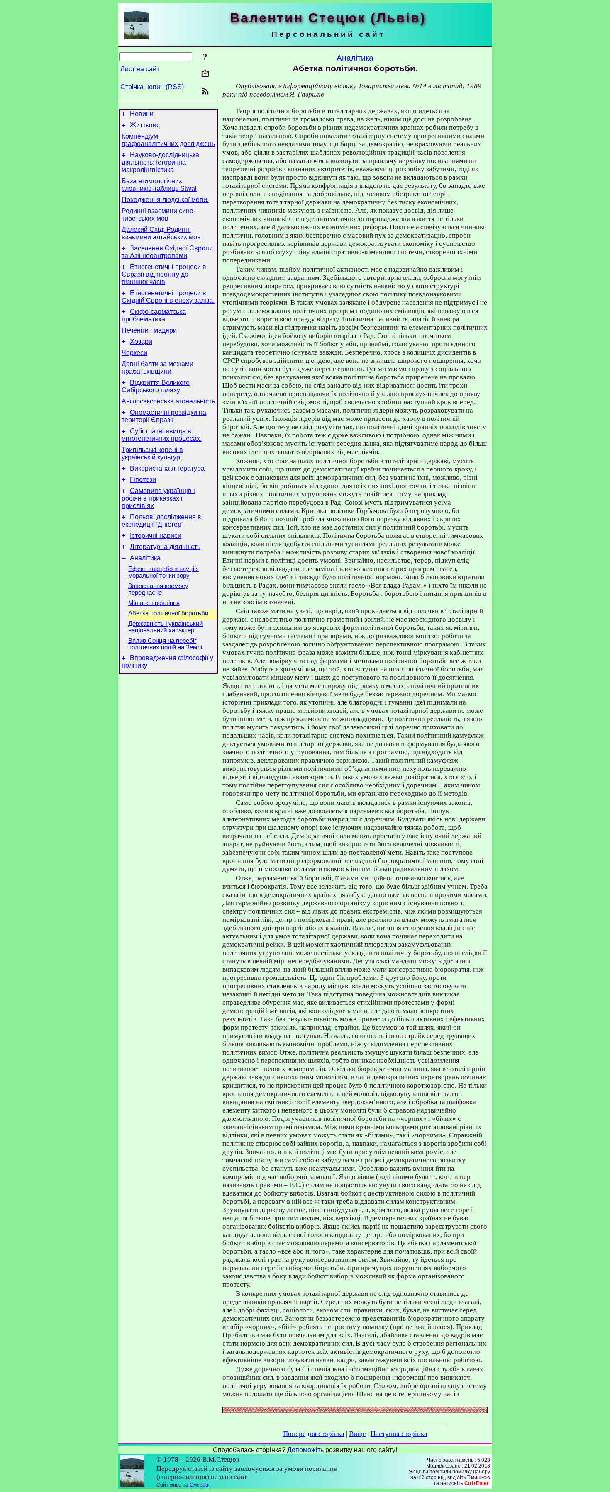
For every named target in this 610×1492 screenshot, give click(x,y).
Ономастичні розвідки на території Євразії (164, 416)
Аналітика (145, 557)
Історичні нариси (155, 535)
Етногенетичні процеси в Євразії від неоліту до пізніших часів (164, 274)
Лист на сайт (139, 69)
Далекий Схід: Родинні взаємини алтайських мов (161, 233)
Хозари (141, 341)
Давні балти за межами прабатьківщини (157, 367)
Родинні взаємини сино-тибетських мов (158, 214)
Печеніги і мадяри (149, 330)
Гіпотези (143, 479)
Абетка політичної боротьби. (169, 613)
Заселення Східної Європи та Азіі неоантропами (167, 252)
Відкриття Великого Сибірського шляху (156, 386)
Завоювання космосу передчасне (158, 589)
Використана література (167, 468)
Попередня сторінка (313, 1434)
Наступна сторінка (399, 1434)
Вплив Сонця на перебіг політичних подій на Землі (165, 644)
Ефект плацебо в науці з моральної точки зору (163, 572)
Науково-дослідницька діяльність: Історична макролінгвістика (160, 162)
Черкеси (134, 352)
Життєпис (145, 125)
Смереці (200, 1485)
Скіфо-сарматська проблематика (154, 315)
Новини (142, 113)
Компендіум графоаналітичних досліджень (168, 140)
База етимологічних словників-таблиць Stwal (159, 184)
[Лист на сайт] (205, 74)
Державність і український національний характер (165, 627)
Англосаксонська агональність (168, 401)
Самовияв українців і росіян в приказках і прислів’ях (158, 498)
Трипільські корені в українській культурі (152, 453)
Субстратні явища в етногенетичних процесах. (162, 435)
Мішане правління (154, 603)
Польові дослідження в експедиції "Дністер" (161, 520)
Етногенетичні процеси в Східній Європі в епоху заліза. (168, 296)
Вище (357, 1434)
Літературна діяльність (165, 546)
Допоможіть (305, 1449)
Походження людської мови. (165, 199)
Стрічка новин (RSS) (152, 86)
